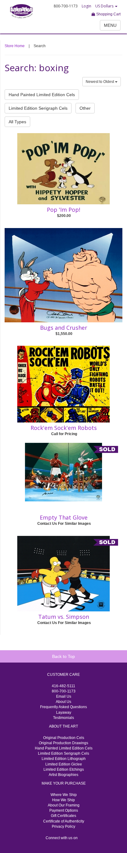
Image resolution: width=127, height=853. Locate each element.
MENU (110, 25)
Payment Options (63, 810)
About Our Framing (64, 805)
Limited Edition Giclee (63, 764)
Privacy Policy (63, 826)
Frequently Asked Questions (63, 707)
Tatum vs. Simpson (63, 616)
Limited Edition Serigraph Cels (38, 108)
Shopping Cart (108, 14)
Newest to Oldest (100, 82)
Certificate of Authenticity (63, 821)
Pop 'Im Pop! (63, 209)
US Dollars (104, 6)
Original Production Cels (63, 738)
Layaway (63, 712)
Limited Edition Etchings (63, 769)
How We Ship (63, 800)
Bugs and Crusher (63, 327)
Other (85, 108)
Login (86, 6)
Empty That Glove (64, 517)
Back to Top (63, 656)
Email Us (63, 696)
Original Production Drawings (63, 743)
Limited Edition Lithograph (64, 759)
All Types (17, 121)
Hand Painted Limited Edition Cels (42, 94)
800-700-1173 (64, 691)
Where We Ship (64, 795)
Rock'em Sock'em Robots (64, 427)
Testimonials (63, 718)
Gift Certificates (63, 816)
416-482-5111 (63, 686)
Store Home (15, 46)
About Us (63, 702)
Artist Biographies (63, 775)
